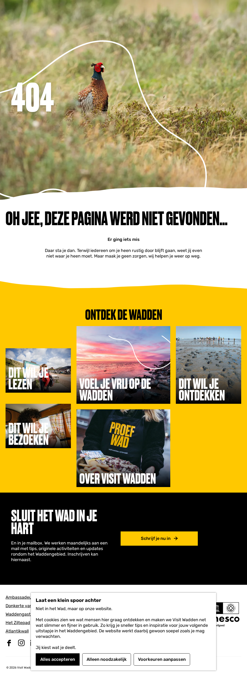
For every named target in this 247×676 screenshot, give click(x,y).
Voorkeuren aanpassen (162, 659)
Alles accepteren (57, 659)
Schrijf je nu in (156, 538)
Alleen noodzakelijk (107, 659)
